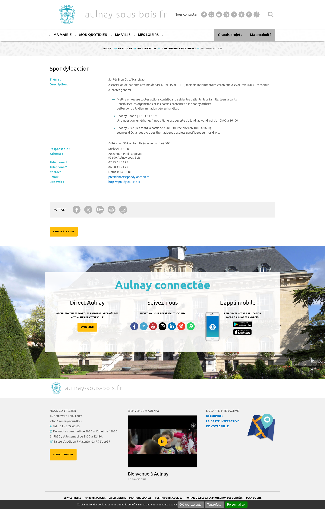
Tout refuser (214, 504)
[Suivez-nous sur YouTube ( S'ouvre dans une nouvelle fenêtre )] (153, 326)
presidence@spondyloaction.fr (128, 177)
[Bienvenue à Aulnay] (162, 441)
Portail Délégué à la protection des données (214, 498)
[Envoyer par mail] (123, 210)
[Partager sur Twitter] (88, 210)
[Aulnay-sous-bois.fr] (67, 14)
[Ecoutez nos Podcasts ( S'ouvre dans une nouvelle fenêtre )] (181, 326)
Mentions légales (140, 498)
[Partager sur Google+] (100, 210)
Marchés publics (95, 498)
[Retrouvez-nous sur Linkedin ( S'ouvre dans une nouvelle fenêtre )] (172, 326)
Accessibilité (117, 498)
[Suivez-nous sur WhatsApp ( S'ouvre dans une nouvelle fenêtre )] (191, 326)
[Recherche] (270, 14)
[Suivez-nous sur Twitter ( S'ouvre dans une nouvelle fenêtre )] (144, 326)
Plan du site (253, 498)
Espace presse (72, 498)
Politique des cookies (168, 498)
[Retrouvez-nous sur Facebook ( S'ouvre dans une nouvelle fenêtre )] (134, 326)
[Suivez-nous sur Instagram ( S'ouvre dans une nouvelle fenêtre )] (162, 326)
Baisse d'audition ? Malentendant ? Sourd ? (81, 442)
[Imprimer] (111, 210)
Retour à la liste (63, 231)
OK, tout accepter (190, 504)
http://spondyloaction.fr (124, 182)
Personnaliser (236, 504)
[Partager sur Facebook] (76, 210)
